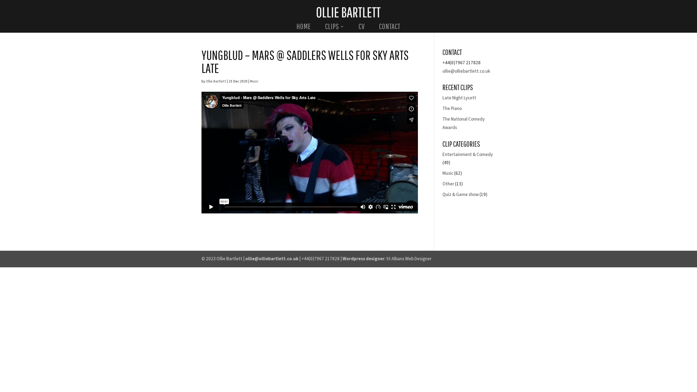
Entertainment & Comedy (467, 154)
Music (254, 81)
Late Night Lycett (459, 98)
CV (362, 27)
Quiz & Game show (460, 194)
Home (303, 27)
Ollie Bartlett (216, 81)
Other (448, 184)
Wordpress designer (363, 259)
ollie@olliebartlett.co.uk (466, 71)
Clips (332, 27)
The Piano (452, 108)
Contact (389, 27)
